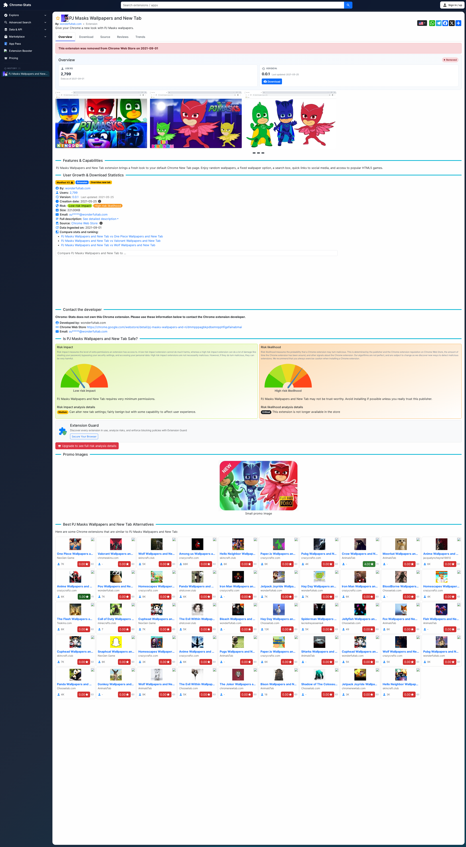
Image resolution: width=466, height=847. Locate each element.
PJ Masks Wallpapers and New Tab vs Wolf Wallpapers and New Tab (108, 245)
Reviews (123, 37)
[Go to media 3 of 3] (263, 153)
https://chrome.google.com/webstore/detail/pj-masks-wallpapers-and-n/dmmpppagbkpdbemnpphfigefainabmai (164, 327)
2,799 (74, 192)
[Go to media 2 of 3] (258, 153)
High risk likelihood (108, 206)
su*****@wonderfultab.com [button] (88, 214)
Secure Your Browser (84, 436)
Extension (91, 23)
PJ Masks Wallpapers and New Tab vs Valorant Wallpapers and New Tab (111, 240)
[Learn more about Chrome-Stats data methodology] (101, 223)
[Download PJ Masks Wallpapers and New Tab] (359, 76)
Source (105, 37)
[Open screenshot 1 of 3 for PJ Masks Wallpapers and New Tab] (101, 120)
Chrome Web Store (84, 223)
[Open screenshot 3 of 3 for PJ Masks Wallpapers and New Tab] (290, 120)
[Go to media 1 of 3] (254, 153)
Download (86, 37)
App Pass (15, 43)
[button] (452, 5)
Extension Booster (20, 50)
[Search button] (348, 5)
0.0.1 (75, 197)
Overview (65, 37)
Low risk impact (80, 206)
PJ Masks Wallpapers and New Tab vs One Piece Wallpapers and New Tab (112, 236)
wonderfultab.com (71, 23)
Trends (140, 37)
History (14, 68)
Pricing (13, 58)
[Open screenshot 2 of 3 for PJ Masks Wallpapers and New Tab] (196, 120)
